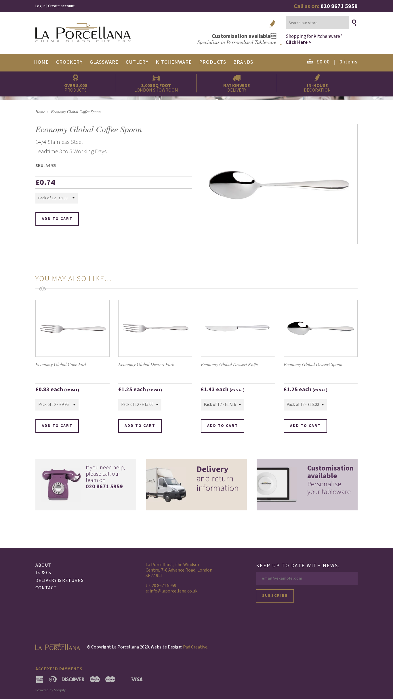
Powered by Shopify (50, 690)
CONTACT (46, 588)
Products (212, 62)
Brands (243, 62)
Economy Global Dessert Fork (146, 364)
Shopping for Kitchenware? (314, 39)
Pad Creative (195, 647)
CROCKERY (69, 62)
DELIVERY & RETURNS (59, 580)
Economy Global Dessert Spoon (313, 364)
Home (40, 111)
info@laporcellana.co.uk (173, 591)
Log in (40, 6)
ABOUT (43, 565)
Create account (61, 6)
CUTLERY (137, 62)
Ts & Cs (43, 573)
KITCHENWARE (174, 62)
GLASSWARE (104, 62)
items (337, 61)
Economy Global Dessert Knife (229, 364)
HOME (41, 62)
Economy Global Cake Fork (61, 364)
